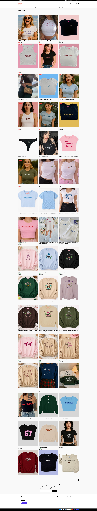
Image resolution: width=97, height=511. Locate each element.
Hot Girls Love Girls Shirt (62, 184)
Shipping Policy (69, 496)
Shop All (19, 7)
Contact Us (48, 496)
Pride (50, 7)
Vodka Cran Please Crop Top (62, 40)
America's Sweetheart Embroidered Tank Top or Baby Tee (46, 40)
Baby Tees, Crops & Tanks (36, 7)
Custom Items (27, 7)
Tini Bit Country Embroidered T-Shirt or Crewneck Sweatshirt (66, 359)
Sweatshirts (44, 7)
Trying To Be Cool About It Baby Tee (22, 99)
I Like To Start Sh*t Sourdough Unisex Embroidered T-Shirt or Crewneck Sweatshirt (47, 360)
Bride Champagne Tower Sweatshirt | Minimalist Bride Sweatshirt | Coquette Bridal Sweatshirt (27, 272)
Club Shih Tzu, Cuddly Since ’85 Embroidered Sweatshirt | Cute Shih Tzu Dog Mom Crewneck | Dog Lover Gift (48, 272)
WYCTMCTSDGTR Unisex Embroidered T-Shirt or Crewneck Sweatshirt (47, 213)
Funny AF (53, 7)
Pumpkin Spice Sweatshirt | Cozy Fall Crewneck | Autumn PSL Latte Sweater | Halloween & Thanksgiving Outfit (48, 447)
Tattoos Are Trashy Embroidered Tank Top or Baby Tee (45, 156)
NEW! (41, 7)
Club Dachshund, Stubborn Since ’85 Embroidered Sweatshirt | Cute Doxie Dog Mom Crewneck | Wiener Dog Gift (48, 331)
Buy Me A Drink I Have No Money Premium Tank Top (24, 418)
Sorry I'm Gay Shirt (41, 184)
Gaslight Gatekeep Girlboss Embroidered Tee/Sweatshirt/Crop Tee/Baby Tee (68, 156)
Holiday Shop (62, 7)
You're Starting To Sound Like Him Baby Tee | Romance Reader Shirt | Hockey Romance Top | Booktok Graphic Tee (27, 213)
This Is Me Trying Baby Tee (21, 184)
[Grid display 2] (72, 12)
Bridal (31, 7)
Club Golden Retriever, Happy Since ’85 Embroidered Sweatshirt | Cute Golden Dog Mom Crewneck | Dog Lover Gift (27, 301)
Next (78, 480)
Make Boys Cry (57, 7)
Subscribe (54, 490)
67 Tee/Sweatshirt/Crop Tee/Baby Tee (22, 446)
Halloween (22, 7)
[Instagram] (22, 501)
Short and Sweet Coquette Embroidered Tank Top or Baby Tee (66, 99)
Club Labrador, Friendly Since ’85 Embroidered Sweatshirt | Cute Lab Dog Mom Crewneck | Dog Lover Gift (68, 272)
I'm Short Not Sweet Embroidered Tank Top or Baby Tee (45, 99)
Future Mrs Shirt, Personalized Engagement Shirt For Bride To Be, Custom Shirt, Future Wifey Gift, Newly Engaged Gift (48, 243)
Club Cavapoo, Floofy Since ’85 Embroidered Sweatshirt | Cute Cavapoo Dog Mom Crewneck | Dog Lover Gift (48, 301)
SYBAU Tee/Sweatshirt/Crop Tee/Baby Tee (64, 418)
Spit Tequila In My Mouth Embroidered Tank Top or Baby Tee (25, 40)
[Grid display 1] (71, 12)
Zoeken (70, 4)
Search (38, 496)
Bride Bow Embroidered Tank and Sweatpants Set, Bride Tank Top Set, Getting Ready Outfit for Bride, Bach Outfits (68, 243)
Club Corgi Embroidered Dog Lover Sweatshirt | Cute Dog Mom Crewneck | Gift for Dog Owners (68, 331)
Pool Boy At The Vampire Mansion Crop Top (64, 446)
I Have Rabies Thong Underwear (22, 156)
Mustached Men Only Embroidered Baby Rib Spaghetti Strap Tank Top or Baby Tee (27, 69)
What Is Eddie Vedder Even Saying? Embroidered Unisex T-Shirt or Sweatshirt (68, 127)
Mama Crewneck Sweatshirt (21, 359)
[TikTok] (24, 501)
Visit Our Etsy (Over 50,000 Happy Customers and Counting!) (72, 0)
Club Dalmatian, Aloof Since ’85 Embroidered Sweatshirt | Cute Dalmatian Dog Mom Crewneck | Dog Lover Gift (27, 331)
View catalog (26, 3)
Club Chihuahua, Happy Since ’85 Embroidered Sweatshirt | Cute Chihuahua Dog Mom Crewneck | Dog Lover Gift (69, 301)
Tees (48, 7)
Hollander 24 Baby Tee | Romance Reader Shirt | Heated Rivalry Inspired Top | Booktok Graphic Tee (68, 213)
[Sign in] (76, 4)
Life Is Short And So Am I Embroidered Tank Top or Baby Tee (46, 127)
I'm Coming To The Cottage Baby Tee (22, 242)
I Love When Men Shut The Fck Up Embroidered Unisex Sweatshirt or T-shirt (48, 418)
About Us (58, 496)
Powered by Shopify (26, 509)
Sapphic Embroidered (21, 127)
